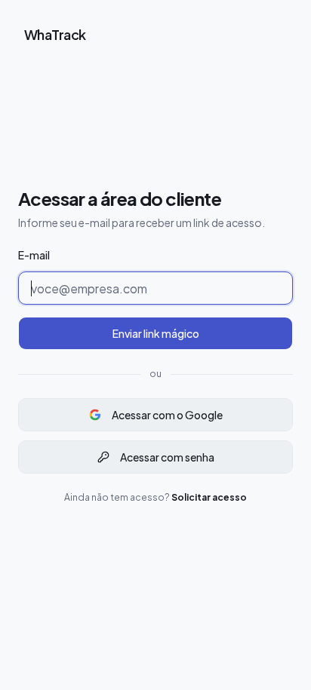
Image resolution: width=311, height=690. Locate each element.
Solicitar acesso (209, 497)
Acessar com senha (167, 457)
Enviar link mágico (155, 333)
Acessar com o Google (167, 415)
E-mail (34, 255)
